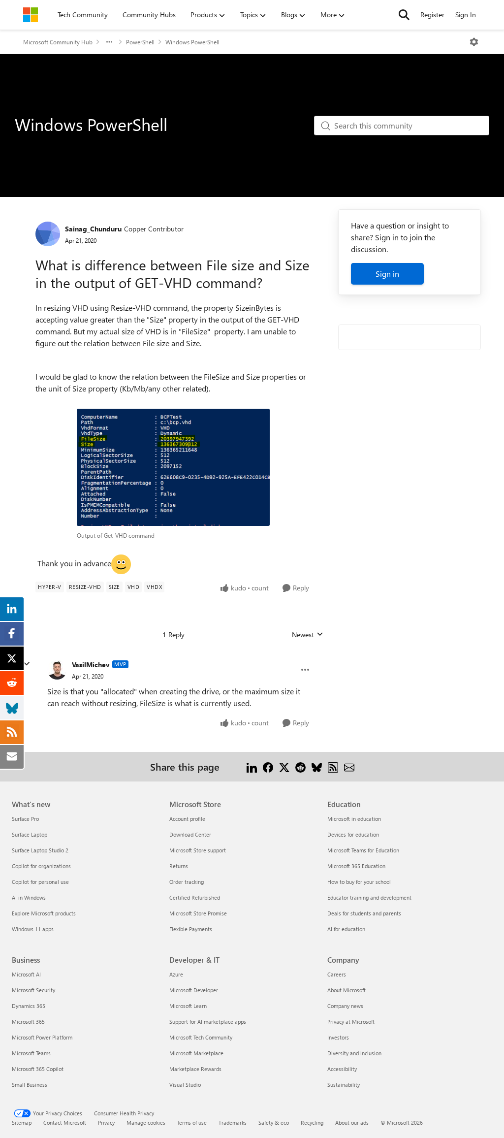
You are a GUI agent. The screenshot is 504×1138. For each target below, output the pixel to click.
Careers (336, 974)
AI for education (346, 929)
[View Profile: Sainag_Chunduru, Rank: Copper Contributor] (47, 234)
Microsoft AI (26, 974)
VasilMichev (91, 664)
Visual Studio (185, 1084)
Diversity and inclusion (354, 1053)
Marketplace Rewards (195, 1069)
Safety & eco (273, 1122)
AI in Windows (29, 897)
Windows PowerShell (192, 42)
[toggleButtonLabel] (474, 42)
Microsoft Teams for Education (363, 850)
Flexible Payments (190, 929)
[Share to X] (284, 766)
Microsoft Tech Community (200, 1037)
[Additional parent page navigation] (109, 42)
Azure (176, 974)
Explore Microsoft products (44, 913)
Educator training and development (369, 897)
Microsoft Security (33, 990)
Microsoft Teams (31, 1053)
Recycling (312, 1122)
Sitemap (22, 1122)
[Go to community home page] (30, 14)
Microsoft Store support (197, 850)
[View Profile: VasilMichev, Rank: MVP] (57, 670)
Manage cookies (145, 1122)
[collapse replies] (26, 664)
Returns (178, 866)
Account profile (187, 818)
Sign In (465, 14)
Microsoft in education (354, 818)
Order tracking (186, 881)
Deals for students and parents (364, 913)
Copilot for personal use (40, 881)
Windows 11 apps (33, 929)
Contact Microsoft (64, 1122)
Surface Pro (25, 818)
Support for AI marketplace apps (207, 1021)
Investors (338, 1037)
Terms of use (192, 1122)
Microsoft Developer (193, 990)
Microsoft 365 (28, 1021)
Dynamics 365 (28, 1005)
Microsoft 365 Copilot (37, 1069)
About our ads (352, 1122)
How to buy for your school (359, 881)
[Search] (404, 15)
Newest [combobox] (307, 635)
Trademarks (233, 1122)
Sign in (387, 273)
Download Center (190, 834)
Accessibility (342, 1069)
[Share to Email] (349, 766)
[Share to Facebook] (268, 766)
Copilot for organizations (41, 866)
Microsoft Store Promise (198, 913)
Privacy (106, 1122)
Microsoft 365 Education (356, 866)
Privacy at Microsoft (351, 1021)
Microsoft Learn (188, 1005)
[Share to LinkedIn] (252, 766)
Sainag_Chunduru (93, 228)
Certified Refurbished (194, 897)
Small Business (29, 1084)
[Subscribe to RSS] (333, 766)
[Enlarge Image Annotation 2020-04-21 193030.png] (173, 467)
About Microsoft (346, 990)
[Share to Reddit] (300, 766)
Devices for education (353, 834)
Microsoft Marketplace (196, 1053)
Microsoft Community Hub (58, 42)
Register (432, 14)
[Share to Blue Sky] (317, 766)
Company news (345, 1005)
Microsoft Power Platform (42, 1037)
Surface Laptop (29, 834)
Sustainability (343, 1084)
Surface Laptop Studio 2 (40, 850)
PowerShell (140, 42)
